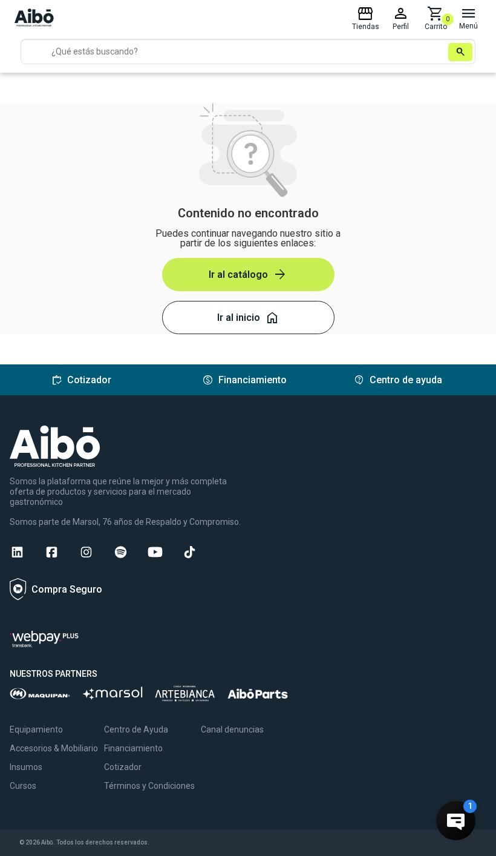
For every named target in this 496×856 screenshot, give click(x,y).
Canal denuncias (232, 729)
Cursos (23, 786)
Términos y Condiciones (149, 786)
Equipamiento (36, 729)
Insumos (26, 767)
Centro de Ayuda (136, 729)
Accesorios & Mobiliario (54, 748)
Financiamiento (133, 748)
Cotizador (123, 767)
